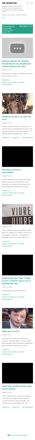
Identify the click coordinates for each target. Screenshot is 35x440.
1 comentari (15, 137)
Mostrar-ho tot (26, 26)
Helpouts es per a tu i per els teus (16, 118)
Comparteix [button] (6, 80)
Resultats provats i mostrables (11, 171)
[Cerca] (28, 3)
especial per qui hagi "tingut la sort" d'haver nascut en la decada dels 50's (16, 281)
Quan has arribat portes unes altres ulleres (17, 387)
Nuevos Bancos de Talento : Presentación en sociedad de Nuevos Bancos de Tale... (16, 64)
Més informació (7, 84)
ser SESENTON (9, 3)
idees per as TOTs (11, 331)
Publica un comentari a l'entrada (13, 82)
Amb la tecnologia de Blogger (19, 435)
